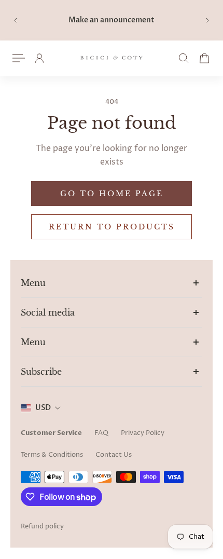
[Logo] (111, 58)
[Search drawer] (183, 58)
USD (43, 408)
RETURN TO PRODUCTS (112, 226)
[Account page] (39, 58)
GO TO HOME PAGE (111, 193)
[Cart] (204, 58)
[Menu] (18, 58)
